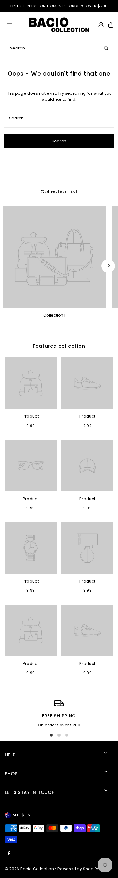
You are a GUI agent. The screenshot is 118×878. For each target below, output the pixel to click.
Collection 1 (54, 315)
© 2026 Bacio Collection (29, 868)
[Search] (106, 48)
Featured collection (59, 346)
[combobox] (59, 48)
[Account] (101, 24)
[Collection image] (54, 257)
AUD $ (18, 815)
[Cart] (110, 25)
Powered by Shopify (77, 868)
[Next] (108, 266)
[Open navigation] (15, 24)
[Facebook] (9, 853)
